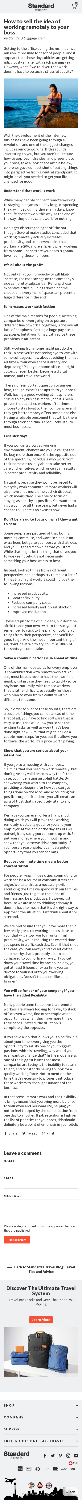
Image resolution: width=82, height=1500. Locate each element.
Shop (9, 1405)
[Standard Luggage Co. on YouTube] (76, 1455)
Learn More (41, 1320)
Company (14, 1417)
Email (10, 1178)
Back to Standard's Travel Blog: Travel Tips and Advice (44, 1269)
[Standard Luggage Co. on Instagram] (68, 1455)
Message (13, 1195)
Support (13, 1429)
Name (9, 1160)
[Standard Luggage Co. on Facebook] (45, 1455)
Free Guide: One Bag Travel (34, 1441)
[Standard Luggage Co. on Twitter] (53, 1455)
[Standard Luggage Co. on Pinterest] (60, 1455)
